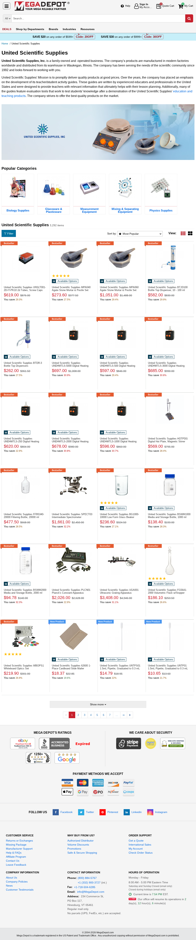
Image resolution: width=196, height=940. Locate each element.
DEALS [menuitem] (6, 29)
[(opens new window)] (67, 743)
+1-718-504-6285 (84, 887)
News (9, 885)
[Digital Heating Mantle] (74, 333)
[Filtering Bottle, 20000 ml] (26, 485)
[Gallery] (190, 233)
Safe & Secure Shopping (82, 852)
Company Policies (17, 881)
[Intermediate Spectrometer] (74, 485)
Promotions (74, 848)
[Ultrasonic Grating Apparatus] (122, 560)
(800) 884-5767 (87, 877)
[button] (130, 715)
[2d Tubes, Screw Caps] (26, 258)
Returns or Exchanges (19, 840)
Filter (10, 233)
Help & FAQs (13, 852)
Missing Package (16, 844)
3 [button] (84, 714)
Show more (97, 704)
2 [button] (78, 714)
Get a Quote (136, 840)
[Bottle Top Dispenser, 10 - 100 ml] (170, 258)
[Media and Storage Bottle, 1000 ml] (170, 485)
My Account (136, 848)
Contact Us (12, 860)
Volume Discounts (78, 844)
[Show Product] (61, 275)
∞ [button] (124, 714)
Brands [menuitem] (53, 29)
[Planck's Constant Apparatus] (74, 560)
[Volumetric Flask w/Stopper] (170, 560)
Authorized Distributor (80, 840)
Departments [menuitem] (30, 29)
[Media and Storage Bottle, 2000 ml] (26, 560)
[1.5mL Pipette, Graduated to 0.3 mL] (122, 636)
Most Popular (131, 233)
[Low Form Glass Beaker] (122, 485)
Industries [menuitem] (69, 29)
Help (127, 5)
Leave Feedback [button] (16, 864)
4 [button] (91, 714)
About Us (11, 877)
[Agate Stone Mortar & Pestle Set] (74, 258)
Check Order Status (141, 852)
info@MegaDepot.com (90, 891)
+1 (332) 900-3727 (89, 882)
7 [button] (110, 714)
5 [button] (97, 714)
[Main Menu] (6, 5)
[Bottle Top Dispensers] (26, 333)
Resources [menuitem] (88, 29)
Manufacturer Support (19, 848)
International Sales (140, 844)
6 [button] (103, 714)
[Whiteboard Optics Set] (26, 636)
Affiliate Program (16, 856)
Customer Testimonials (19, 889)
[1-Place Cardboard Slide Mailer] (74, 636)
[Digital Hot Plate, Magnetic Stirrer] (170, 409)
